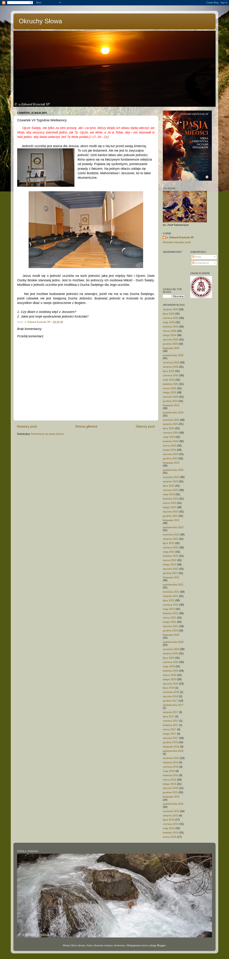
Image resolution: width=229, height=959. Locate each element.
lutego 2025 (169, 392)
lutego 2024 (169, 450)
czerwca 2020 (171, 662)
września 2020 (171, 649)
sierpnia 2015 (170, 815)
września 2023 (171, 477)
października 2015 (173, 804)
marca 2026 (169, 331)
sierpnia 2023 (170, 481)
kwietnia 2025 (170, 384)
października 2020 (173, 642)
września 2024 (171, 420)
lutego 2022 (169, 564)
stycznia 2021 (170, 626)
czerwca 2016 (171, 766)
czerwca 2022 (171, 547)
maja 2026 (169, 322)
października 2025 (173, 355)
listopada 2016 (171, 746)
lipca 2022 (168, 543)
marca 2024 (169, 445)
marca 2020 (169, 675)
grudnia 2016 (170, 742)
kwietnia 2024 (170, 441)
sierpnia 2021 (170, 596)
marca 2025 (169, 388)
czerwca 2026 (171, 318)
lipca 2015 (168, 819)
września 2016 (171, 758)
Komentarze (201, 263)
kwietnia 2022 (170, 556)
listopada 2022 (171, 520)
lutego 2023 (169, 507)
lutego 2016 (169, 784)
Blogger (161, 945)
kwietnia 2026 (170, 326)
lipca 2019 (168, 687)
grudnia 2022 (170, 516)
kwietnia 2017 (170, 725)
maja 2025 (169, 379)
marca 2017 (169, 729)
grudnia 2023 (170, 458)
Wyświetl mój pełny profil (177, 242)
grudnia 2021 (170, 573)
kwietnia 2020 (170, 670)
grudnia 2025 (170, 344)
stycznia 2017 (170, 738)
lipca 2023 (168, 485)
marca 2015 (169, 837)
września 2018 (171, 692)
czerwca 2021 (171, 604)
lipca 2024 (168, 428)
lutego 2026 (169, 335)
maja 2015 (169, 828)
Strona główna (86, 426)
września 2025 (171, 362)
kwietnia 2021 (170, 613)
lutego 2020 (169, 679)
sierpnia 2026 (170, 309)
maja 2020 (169, 666)
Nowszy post (27, 426)
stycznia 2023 (170, 511)
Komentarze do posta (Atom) (47, 434)
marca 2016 (169, 779)
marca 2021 (169, 617)
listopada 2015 (171, 796)
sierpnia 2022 (170, 539)
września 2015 (171, 811)
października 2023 (173, 470)
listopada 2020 (171, 635)
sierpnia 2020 (170, 653)
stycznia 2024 (170, 454)
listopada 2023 (171, 462)
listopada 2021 (171, 577)
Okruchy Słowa (40, 21)
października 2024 (173, 412)
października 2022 (173, 527)
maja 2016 (169, 771)
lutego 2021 (169, 622)
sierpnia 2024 (170, 424)
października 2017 (173, 705)
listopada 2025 (171, 348)
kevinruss (119, 945)
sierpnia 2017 (170, 712)
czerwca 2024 (171, 432)
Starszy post (145, 426)
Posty (197, 256)
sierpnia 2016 (170, 762)
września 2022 (171, 534)
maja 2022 (169, 551)
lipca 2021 (168, 600)
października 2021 (173, 584)
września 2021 (171, 591)
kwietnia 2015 (170, 832)
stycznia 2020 (170, 683)
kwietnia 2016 (170, 775)
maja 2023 (169, 494)
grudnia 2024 (170, 401)
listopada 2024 (171, 405)
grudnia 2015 (170, 792)
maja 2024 (169, 437)
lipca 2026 (168, 313)
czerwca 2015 (171, 824)
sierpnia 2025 (170, 366)
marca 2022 (169, 560)
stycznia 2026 (170, 339)
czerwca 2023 (171, 490)
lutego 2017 (169, 733)
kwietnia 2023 (170, 498)
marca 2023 (169, 503)
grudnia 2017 (170, 700)
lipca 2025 (168, 371)
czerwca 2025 (171, 375)
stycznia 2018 (170, 696)
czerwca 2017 (171, 720)
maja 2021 (169, 609)
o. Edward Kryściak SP (180, 237)
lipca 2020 (168, 657)
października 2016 (173, 751)
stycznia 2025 (170, 396)
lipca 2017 (168, 716)
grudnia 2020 (170, 630)
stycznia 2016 (170, 788)
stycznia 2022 (170, 569)
